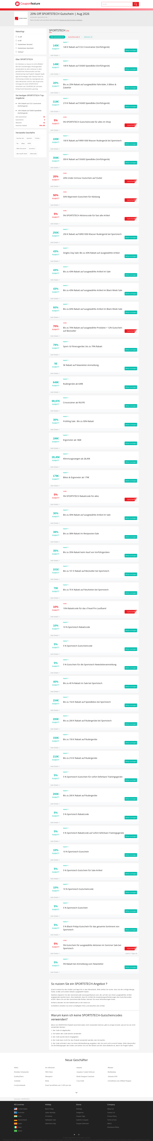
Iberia (47, 1081)
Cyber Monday (50, 1113)
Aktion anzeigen (130, 50)
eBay (23, 143)
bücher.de (20, 138)
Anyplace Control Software (85, 1072)
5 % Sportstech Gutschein (75, 907)
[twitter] (74, 1135)
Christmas (48, 1116)
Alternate (33, 154)
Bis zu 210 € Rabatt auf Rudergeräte (80, 758)
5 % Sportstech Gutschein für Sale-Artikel (82, 870)
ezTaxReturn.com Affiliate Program (119, 1081)
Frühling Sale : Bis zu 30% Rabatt (78, 421)
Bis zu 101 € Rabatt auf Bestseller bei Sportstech (86, 571)
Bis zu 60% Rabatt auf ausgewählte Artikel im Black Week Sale (92, 309)
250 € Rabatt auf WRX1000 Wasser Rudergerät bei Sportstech (92, 234)
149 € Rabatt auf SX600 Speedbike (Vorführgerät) (86, 65)
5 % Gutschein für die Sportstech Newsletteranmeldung (89, 664)
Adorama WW (112, 1076)
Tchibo (37, 138)
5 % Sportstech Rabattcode (76, 814)
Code (65, 117)
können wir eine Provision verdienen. (70, 20)
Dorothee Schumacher (21, 1072)
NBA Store (49, 1072)
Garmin (29, 138)
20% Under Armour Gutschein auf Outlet (82, 178)
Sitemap (79, 1109)
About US (110, 1109)
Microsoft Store (22, 154)
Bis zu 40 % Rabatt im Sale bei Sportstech (82, 683)
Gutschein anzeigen (132, 125)
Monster (110, 1067)
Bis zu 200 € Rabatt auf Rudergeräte (80, 795)
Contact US (111, 1113)
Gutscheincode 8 (74, 37)
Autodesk (17, 1081)
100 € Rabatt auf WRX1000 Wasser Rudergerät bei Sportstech (92, 140)
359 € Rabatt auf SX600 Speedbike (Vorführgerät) (86, 159)
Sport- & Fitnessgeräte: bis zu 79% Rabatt (82, 346)
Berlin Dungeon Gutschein (85, 1076)
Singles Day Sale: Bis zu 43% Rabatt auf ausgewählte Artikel (91, 252)
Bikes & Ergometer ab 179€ (76, 477)
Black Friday (49, 1109)
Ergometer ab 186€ (72, 440)
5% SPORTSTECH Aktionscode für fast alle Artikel (86, 215)
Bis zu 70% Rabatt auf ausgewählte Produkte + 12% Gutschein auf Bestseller (92, 329)
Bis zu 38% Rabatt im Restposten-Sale (81, 533)
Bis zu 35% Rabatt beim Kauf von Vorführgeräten (86, 552)
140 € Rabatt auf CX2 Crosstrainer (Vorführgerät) (86, 47)
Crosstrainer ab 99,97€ (74, 402)
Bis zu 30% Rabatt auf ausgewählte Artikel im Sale (87, 514)
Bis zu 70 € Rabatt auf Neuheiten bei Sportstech (86, 589)
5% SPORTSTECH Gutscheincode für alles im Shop (87, 121)
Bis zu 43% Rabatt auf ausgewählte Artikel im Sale (87, 271)
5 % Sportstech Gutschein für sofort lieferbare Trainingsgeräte (93, 776)
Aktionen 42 (88, 37)
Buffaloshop (112, 1072)
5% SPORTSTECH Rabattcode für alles (81, 496)
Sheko (16, 1067)
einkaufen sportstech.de (38, 17)
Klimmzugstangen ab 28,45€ (76, 458)
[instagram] (79, 1135)
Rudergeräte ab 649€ (73, 383)
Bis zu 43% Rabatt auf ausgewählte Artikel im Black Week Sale (92, 290)
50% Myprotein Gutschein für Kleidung (81, 196)
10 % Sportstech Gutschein (76, 851)
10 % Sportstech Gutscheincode (78, 889)
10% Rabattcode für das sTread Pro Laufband (84, 608)
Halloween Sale (50, 1120)
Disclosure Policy (113, 1127)
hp (17, 143)
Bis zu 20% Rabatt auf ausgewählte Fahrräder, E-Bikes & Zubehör (89, 86)
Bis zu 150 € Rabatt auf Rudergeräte (80, 739)
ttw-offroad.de (50, 1067)
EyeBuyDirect (19, 1076)
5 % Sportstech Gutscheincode (77, 645)
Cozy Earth (80, 1081)
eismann (79, 1067)
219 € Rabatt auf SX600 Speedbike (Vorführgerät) (86, 103)
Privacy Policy (112, 1116)
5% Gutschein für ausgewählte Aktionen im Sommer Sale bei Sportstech (92, 947)
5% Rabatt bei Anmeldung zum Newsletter (83, 963)
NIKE (29, 143)
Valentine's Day (50, 1123)
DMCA (109, 1123)
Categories (80, 1113)
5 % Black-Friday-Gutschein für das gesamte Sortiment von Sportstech (91, 928)
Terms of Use (111, 1120)
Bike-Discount (21, 148)
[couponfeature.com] (27, 4)
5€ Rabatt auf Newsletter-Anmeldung (81, 365)
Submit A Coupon (82, 1120)
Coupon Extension (82, 1123)
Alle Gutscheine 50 (57, 37)
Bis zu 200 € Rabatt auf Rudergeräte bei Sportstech (87, 720)
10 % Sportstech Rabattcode (76, 627)
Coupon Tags (80, 1116)
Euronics (32, 148)
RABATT (66, 42)
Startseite (17, 1099)
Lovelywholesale (19, 1085)
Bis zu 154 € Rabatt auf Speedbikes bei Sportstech (87, 701)
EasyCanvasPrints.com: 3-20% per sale (58, 1085)
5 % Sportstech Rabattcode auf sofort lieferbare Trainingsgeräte (93, 832)
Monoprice (48, 1076)
